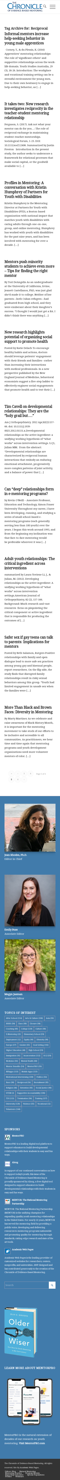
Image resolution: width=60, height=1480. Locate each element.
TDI (10, 1098)
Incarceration (32, 1056)
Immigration (13, 1056)
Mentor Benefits (15, 1066)
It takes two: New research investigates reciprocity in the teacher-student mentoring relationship (28, 111)
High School (35, 1050)
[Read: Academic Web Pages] (7, 1251)
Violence (28, 1104)
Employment (13, 1040)
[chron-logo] (24, 7)
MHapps (12, 1072)
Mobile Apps (30, 1072)
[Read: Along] (7, 1164)
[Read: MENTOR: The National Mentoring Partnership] (7, 1201)
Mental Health (29, 1061)
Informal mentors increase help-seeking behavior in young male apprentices (26, 38)
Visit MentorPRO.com (32, 1443)
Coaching (12, 1029)
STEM (10, 1093)
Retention (26, 1088)
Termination (24, 1098)
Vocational (44, 1104)
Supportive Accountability (31, 1093)
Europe (11, 1045)
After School (14, 1018)
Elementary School (34, 1034)
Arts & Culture (34, 1018)
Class (22, 1024)
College (26, 1029)
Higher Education (15, 1050)
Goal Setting (40, 1045)
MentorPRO (34, 1066)
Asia (50, 1018)
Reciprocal (24, 1082)
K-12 (47, 1056)
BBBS (10, 1024)
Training (41, 1098)
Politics (41, 1077)
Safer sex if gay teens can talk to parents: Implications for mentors (28, 642)
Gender (25, 1045)
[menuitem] (43, 7)
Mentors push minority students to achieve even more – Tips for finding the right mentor (29, 269)
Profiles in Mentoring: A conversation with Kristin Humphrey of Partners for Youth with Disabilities (26, 190)
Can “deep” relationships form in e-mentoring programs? (29, 491)
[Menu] (51, 7)
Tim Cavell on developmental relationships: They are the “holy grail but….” (28, 411)
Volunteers (13, 1109)
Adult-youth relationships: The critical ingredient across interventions (29, 563)
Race (10, 1082)
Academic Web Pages (22, 1249)
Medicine (12, 1061)
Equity (28, 1040)
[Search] (43, 7)
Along (15, 1162)
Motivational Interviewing (19, 1077)
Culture (41, 1029)
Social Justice (44, 1088)
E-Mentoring (13, 1034)
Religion (11, 1088)
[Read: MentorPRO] (7, 1137)
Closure (35, 1024)
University (13, 1104)
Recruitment (41, 1082)
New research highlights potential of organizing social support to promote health (28, 337)
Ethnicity (42, 1040)
